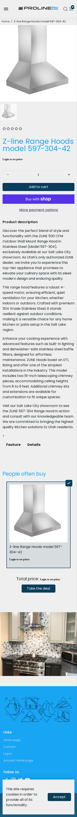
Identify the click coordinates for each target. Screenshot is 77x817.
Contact (9, 747)
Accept (59, 796)
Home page (12, 740)
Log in (7, 754)
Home (5, 21)
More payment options (38, 209)
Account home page (18, 761)
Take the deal (38, 588)
